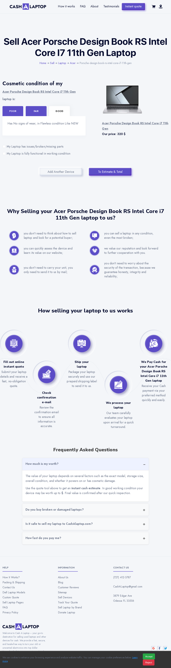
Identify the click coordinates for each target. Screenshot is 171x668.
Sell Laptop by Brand (70, 607)
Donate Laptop (66, 612)
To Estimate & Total (110, 172)
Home (42, 63)
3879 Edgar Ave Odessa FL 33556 (123, 598)
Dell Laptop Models (14, 592)
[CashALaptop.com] (28, 6)
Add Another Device (61, 172)
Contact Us (9, 587)
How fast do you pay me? (43, 538)
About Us (63, 577)
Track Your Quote (68, 602)
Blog (60, 582)
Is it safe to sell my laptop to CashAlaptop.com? (59, 524)
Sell (52, 63)
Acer (72, 63)
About (95, 6)
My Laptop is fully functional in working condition (38, 153)
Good (59, 111)
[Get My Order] (161, 7)
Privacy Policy (10, 612)
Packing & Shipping (14, 582)
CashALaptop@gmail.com (127, 586)
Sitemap (62, 592)
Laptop (62, 63)
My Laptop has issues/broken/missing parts (35, 146)
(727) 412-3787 (122, 577)
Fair (36, 111)
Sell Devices (65, 597)
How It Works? (11, 577)
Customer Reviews (68, 587)
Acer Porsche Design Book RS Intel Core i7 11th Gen (39, 92)
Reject (148, 662)
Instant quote (133, 6)
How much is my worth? (42, 464)
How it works (66, 6)
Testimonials (111, 6)
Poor (12, 111)
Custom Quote (11, 597)
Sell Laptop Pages (13, 602)
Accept (148, 656)
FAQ (83, 6)
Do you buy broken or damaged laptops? (55, 509)
